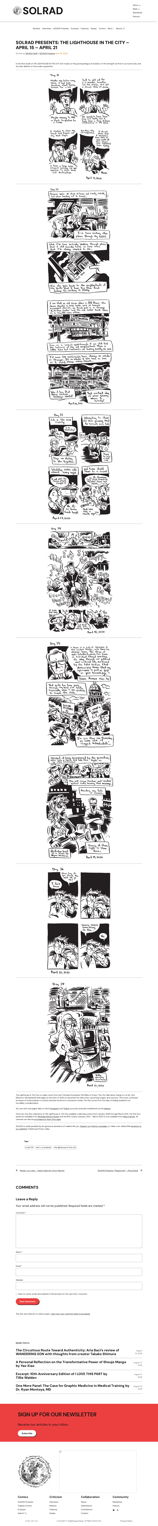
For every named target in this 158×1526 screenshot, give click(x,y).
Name (19, 1252)
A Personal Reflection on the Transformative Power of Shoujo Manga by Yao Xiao (71, 1364)
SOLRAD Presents (47, 53)
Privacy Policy (126, 1521)
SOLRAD (43, 10)
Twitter (66, 1108)
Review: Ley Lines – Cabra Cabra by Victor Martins (42, 1170)
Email (19, 1266)
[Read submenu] (139, 9)
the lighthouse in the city (65, 1147)
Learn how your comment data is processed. (70, 1314)
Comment (21, 1213)
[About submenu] (140, 5)
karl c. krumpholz (43, 1147)
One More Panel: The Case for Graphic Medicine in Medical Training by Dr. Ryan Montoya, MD (72, 1387)
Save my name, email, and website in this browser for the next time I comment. (52, 1294)
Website (19, 1280)
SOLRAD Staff (31, 53)
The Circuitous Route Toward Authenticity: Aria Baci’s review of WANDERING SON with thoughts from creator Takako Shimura (67, 1352)
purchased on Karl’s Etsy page (47, 1119)
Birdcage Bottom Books (48, 1116)
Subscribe (27, 1433)
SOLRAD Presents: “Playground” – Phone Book (118, 1170)
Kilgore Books (129, 1116)
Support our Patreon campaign (93, 1126)
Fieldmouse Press (75, 1521)
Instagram (54, 1108)
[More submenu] (113, 28)
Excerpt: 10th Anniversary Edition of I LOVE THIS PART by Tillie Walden (61, 1376)
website (107, 1108)
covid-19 (29, 1147)
